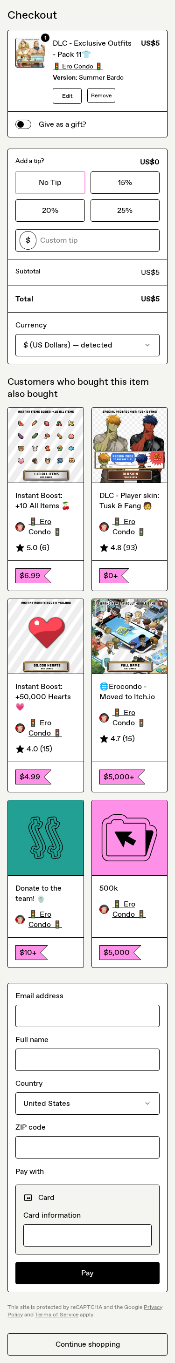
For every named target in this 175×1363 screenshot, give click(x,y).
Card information (52, 1215)
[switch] (23, 124)
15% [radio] (125, 182)
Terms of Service (56, 1314)
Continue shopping (88, 1344)
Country (28, 1083)
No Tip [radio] (50, 182)
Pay (87, 1272)
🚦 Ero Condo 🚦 (78, 66)
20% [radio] (50, 210)
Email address (39, 995)
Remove (101, 95)
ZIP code (30, 1127)
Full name (32, 1039)
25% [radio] (125, 210)
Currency (31, 324)
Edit (67, 96)
